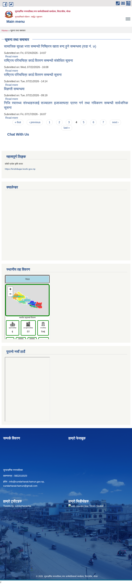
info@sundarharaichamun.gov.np (26, 481)
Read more (11, 56)
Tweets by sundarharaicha (17, 506)
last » (67, 127)
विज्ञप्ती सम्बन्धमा (14, 89)
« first (18, 122)
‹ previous (34, 122)
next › (115, 122)
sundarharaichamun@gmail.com (20, 485)
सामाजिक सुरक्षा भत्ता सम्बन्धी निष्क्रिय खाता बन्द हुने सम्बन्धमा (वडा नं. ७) (50, 46)
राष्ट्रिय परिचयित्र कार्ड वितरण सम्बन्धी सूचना (33, 75)
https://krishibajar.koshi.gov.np (20, 169)
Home (5, 30)
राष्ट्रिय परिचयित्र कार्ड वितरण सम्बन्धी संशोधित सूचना (38, 61)
